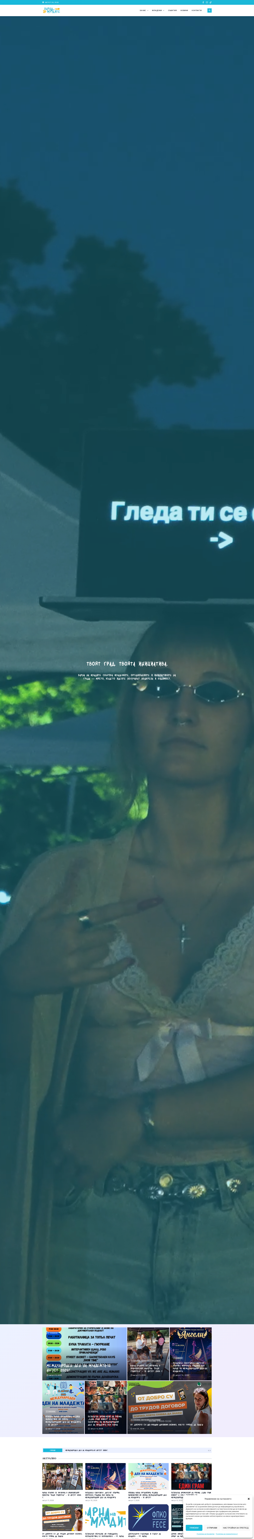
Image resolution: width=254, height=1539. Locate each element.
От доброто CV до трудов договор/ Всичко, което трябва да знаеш (166, 1424)
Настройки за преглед (236, 1528)
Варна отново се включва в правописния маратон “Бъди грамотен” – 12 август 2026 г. (146, 1368)
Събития (172, 10)
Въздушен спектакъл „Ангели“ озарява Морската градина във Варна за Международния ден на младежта (190, 1367)
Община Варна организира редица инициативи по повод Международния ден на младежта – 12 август (63, 1420)
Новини (184, 10)
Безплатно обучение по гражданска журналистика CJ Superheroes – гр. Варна (104, 1535)
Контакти (197, 10)
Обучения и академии (150, 1361)
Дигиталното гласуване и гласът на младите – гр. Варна (144, 1535)
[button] (248, 1499)
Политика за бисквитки (205, 1534)
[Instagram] (207, 2)
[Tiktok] (211, 2)
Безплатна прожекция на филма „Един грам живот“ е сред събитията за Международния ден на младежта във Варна (105, 1420)
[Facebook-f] (203, 2)
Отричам (212, 1528)
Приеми (194, 1528)
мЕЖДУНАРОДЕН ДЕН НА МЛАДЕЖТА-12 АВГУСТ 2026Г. (86, 1450)
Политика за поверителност (227, 1534)
